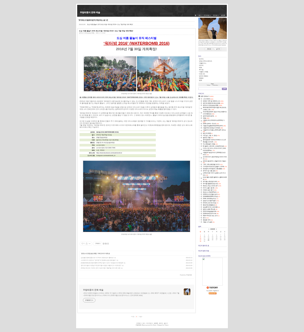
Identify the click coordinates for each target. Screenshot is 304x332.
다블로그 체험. (203, 72)
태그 (200, 15)
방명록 (223, 15)
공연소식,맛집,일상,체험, (87, 33)
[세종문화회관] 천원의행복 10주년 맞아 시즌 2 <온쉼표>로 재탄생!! (102, 263)
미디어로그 (207, 15)
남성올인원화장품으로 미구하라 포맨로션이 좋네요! (97, 257)
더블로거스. (203, 63)
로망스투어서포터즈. (205, 61)
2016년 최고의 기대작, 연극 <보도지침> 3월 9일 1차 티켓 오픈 (100, 268)
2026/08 (212, 229)
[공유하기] (86, 243)
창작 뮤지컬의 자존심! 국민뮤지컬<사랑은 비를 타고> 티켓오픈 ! (101, 265)
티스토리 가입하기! (213, 291)
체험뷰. (201, 78)
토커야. (201, 59)
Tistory (167, 325)
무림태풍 (138, 325)
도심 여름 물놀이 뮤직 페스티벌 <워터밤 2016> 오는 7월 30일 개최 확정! (110, 24)
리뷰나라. (202, 74)
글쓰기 (166, 323)
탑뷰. (200, 80)
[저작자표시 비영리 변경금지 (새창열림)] (105, 244)
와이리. (201, 65)
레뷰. (200, 67)
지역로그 (139, 323)
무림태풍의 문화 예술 (90, 12)
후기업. (201, 69)
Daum (154, 325)
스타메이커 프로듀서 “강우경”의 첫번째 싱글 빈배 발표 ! (98, 260)
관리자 (161, 323)
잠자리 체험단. (203, 76)
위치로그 (216, 15)
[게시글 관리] (89, 243)
